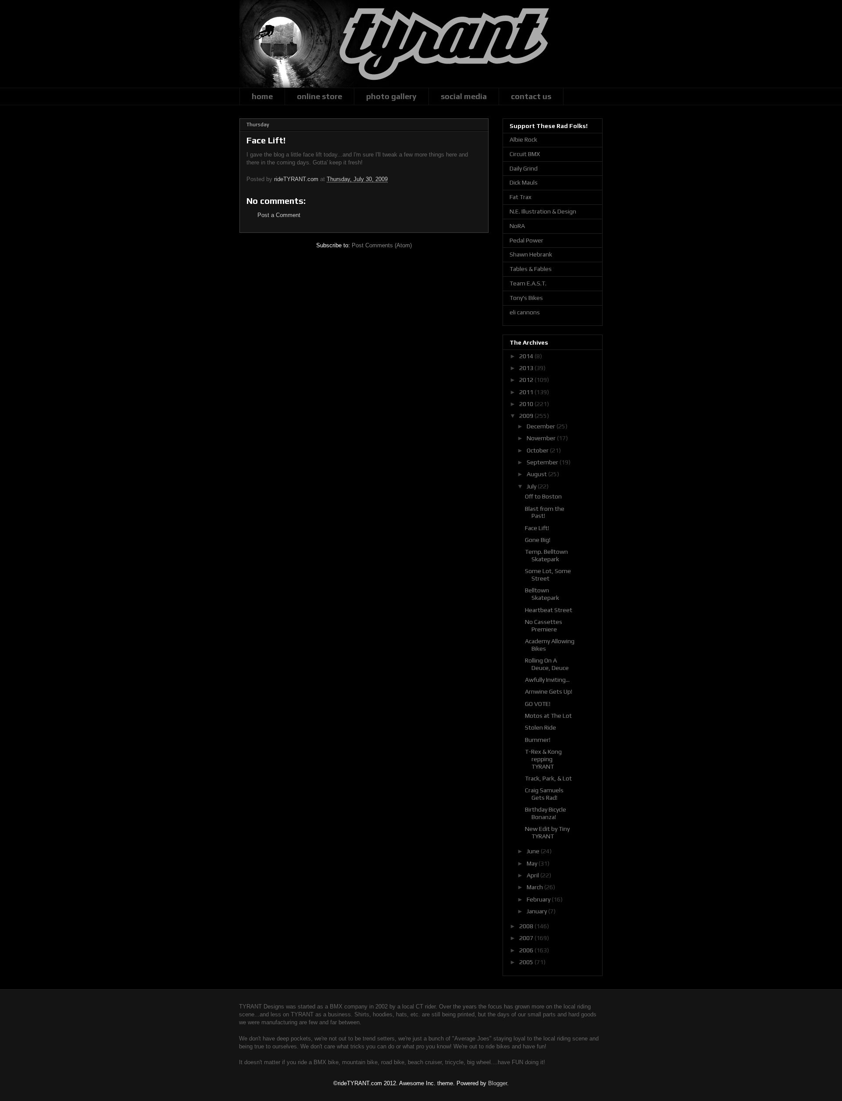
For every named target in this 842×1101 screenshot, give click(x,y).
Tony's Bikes (526, 297)
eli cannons (525, 312)
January (537, 911)
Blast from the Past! (544, 512)
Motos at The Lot (548, 715)
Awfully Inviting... (547, 679)
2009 (527, 415)
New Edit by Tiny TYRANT (547, 832)
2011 (527, 392)
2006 (527, 950)
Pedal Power (526, 240)
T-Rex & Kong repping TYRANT (543, 759)
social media (464, 96)
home (262, 96)
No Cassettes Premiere (543, 625)
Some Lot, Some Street (548, 574)
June (534, 851)
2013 (527, 367)
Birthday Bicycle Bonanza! (545, 813)
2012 (527, 379)
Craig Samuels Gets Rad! (544, 794)
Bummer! (537, 739)
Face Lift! (537, 527)
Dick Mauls (524, 182)
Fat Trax (521, 196)
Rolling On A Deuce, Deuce (547, 664)
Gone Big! (537, 539)
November (542, 438)
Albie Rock (523, 139)
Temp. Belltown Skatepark (546, 555)
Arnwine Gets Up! (548, 691)
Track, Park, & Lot (548, 778)
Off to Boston (543, 496)
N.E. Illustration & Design (543, 211)
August (537, 473)
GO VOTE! (537, 703)
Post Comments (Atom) (382, 245)
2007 (527, 937)
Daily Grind (524, 168)
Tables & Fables (531, 268)
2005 (527, 962)
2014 (527, 356)
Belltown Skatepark (542, 594)
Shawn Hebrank (531, 254)
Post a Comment (278, 215)
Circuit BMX (525, 153)
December (542, 426)
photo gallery (391, 96)
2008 (527, 926)
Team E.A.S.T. (528, 283)
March (535, 887)
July (532, 486)
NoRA (517, 225)
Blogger (497, 1083)
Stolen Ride (540, 727)
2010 (527, 403)
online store (319, 96)
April (533, 875)
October (538, 450)
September (543, 462)
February (539, 899)
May (533, 863)
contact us (531, 96)
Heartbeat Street (548, 609)
